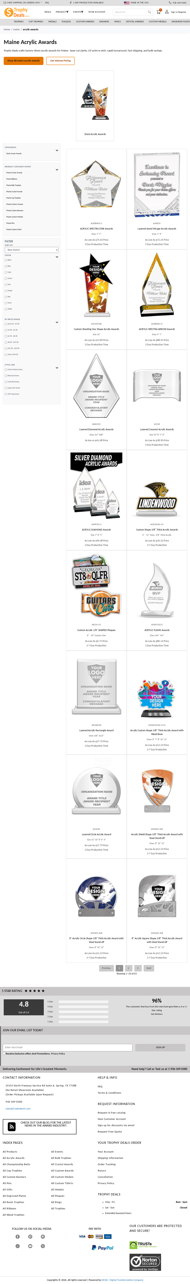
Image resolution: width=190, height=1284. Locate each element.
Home (7, 29)
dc (97, 1240)
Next (148, 968)
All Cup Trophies (12, 1170)
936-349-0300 (178, 3)
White (10, 309)
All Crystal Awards (62, 1164)
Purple (10, 291)
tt (21, 1246)
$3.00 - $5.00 (12, 330)
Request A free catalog (112, 1113)
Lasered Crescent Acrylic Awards (157, 429)
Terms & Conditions (109, 1093)
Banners (104, 22)
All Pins (7, 1183)
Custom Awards (85, 22)
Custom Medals (158, 22)
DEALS (48, 12)
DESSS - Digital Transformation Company (122, 1280)
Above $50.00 (13, 355)
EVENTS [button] (77, 12)
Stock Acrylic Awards (14, 154)
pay (92, 1253)
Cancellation (105, 1177)
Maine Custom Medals (14, 217)
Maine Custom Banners (14, 211)
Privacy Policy (57, 1053)
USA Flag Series (13, 394)
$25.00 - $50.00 (13, 348)
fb (21, 1236)
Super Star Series (14, 388)
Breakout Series (13, 376)
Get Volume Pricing (60, 60)
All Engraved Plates (14, 1196)
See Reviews (157, 1014)
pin (29, 1240)
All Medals (57, 1189)
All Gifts (7, 1189)
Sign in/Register (178, 12)
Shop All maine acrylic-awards (23, 60)
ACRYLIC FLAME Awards (157, 630)
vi (79, 1240)
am (105, 1240)
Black (10, 260)
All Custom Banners (14, 1177)
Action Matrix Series (15, 370)
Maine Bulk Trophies (13, 185)
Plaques (66, 22)
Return (102, 1170)
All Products (10, 1151)
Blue (9, 266)
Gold (9, 272)
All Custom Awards (62, 1170)
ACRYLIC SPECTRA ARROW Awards (157, 329)
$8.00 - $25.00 (13, 342)
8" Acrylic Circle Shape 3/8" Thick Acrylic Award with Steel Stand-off (96, 940)
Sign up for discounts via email (116, 1125)
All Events (57, 1151)
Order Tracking (107, 1164)
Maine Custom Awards (14, 204)
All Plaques (57, 1196)
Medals (52, 22)
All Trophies (58, 1208)
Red (9, 297)
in (46, 1236)
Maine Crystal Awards (14, 192)
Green (10, 278)
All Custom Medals (62, 1177)
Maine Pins (10, 223)
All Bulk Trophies (61, 1158)
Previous (106, 968)
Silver (10, 303)
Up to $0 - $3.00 (13, 324)
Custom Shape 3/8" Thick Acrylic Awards (157, 529)
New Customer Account (112, 1119)
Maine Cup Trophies (13, 198)
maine (16, 29)
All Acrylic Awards (13, 1158)
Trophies (19, 22)
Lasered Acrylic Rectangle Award (96, 730)
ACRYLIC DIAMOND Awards (96, 529)
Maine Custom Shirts (14, 230)
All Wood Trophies (13, 1215)
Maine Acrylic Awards (14, 173)
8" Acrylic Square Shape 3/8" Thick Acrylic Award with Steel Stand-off (157, 940)
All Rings (56, 1202)
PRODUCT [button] (61, 12)
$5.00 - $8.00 (12, 336)
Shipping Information (110, 1158)
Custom (96, 329)
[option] (95, 106)
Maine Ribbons (11, 179)
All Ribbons (9, 1208)
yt (33, 1246)
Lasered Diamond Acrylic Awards (96, 429)
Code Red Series (13, 382)
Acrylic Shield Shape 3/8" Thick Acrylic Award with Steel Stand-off (157, 836)
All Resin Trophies (13, 1202)
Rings (117, 22)
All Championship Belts (16, 1164)
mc (88, 1240)
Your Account (106, 1151)
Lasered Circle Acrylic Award (96, 834)
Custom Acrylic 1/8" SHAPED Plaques (96, 630)
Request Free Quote (110, 1131)
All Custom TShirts (62, 1183)
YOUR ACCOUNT (96, 12)
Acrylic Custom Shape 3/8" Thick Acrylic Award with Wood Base (157, 732)
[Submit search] (149, 12)
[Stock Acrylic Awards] (95, 101)
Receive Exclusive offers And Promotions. (28, 1053)
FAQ (47, 3)
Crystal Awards (135, 22)
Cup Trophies (36, 22)
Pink (9, 285)
